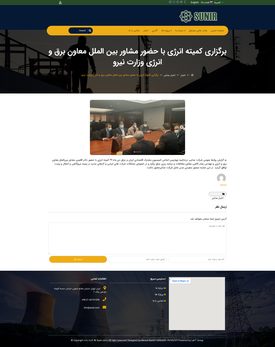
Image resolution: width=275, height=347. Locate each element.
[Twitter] (181, 1)
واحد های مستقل (198, 30)
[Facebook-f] (184, 1)
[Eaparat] (177, 1)
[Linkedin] (170, 1)
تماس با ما (134, 30)
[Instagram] (174, 1)
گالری (155, 30)
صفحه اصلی (217, 30)
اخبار (145, 30)
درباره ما (179, 30)
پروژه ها (165, 30)
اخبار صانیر (169, 75)
